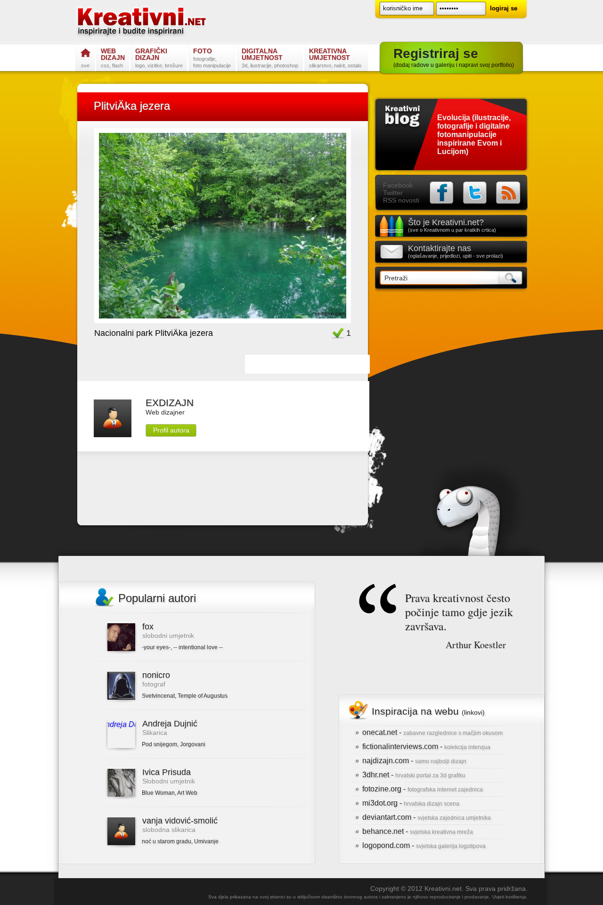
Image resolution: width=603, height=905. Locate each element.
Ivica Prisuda (166, 772)
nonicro (156, 675)
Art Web (187, 793)
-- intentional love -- (198, 647)
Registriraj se (453, 57)
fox (148, 626)
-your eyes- (156, 647)
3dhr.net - (413, 775)
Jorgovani (192, 744)
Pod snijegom (159, 744)
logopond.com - (424, 845)
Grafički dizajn (159, 57)
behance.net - (417, 831)
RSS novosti (401, 200)
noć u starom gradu (166, 841)
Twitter (393, 192)
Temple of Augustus (203, 696)
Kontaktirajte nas (455, 251)
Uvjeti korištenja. (510, 896)
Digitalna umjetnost (270, 57)
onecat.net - (432, 732)
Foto (212, 57)
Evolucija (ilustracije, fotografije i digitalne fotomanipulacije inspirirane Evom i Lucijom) (474, 134)
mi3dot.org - (410, 803)
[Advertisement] (223, 487)
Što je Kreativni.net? (452, 225)
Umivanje (206, 841)
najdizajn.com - (414, 761)
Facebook (398, 185)
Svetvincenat (158, 696)
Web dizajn (113, 57)
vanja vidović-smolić (180, 820)
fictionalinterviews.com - (426, 746)
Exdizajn (170, 402)
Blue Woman (158, 793)
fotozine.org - (422, 789)
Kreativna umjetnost (335, 57)
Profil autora (171, 430)
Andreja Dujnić (169, 723)
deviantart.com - (426, 817)
